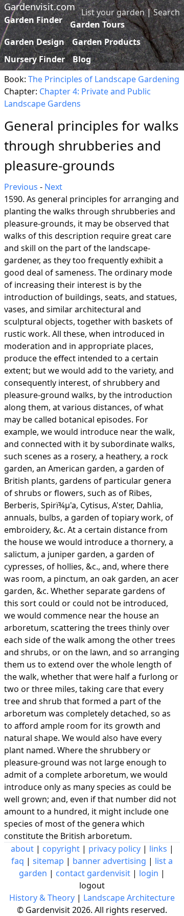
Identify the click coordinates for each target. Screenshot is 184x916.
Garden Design (34, 41)
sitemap (48, 861)
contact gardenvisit (93, 873)
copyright (61, 848)
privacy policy (114, 848)
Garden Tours (97, 24)
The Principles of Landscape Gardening (103, 79)
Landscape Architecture (129, 897)
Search (166, 12)
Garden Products (106, 41)
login (148, 873)
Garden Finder (33, 20)
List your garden (113, 12)
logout (92, 885)
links (158, 848)
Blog (82, 59)
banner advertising (109, 861)
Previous (21, 186)
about (22, 848)
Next (53, 186)
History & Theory (42, 897)
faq (17, 861)
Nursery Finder (34, 59)
